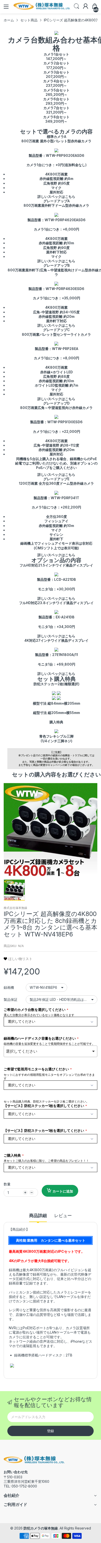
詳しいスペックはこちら (56, 196)
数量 (7, 1184)
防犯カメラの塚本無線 (41, 1528)
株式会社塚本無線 (15, 908)
